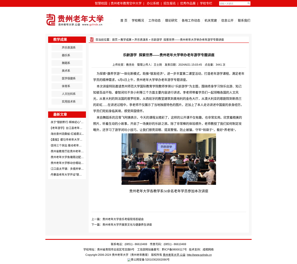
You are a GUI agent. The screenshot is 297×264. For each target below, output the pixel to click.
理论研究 (171, 20)
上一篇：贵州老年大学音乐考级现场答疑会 (117, 219)
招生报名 (169, 3)
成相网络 (208, 249)
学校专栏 (206, 3)
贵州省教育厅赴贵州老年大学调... (71, 151)
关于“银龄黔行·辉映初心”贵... (68, 122)
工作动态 (154, 20)
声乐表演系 (141, 39)
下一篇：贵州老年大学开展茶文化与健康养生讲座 (121, 224)
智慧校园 (101, 3)
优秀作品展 (188, 3)
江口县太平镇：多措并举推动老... (71, 168)
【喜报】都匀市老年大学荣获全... (70, 139)
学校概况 (138, 20)
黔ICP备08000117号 (174, 249)
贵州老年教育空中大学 (126, 3)
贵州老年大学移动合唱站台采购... (71, 162)
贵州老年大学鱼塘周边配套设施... (71, 157)
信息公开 (227, 20)
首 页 (123, 20)
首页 (115, 39)
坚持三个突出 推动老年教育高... (70, 145)
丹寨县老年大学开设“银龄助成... (70, 174)
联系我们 (244, 20)
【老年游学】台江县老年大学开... (70, 128)
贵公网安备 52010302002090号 (150, 259)
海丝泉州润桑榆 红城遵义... (67, 133)
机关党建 (211, 20)
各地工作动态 (191, 20)
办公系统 (153, 3)
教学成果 (125, 39)
